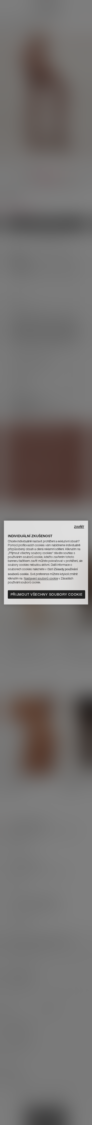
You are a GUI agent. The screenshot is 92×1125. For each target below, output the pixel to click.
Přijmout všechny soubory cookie (47, 594)
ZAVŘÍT (79, 527)
